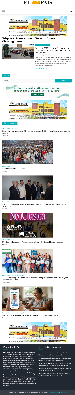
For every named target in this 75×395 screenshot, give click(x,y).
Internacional (46, 45)
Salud (33, 313)
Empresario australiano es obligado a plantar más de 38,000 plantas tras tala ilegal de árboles (36, 132)
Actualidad (38, 45)
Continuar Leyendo (40, 68)
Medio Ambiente (16, 128)
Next (64, 26)
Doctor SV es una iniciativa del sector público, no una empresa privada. (30, 315)
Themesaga (63, 392)
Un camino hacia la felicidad (13, 168)
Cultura (13, 239)
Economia (27, 275)
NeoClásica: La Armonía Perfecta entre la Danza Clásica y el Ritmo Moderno (32, 242)
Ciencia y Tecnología (17, 275)
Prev (10, 26)
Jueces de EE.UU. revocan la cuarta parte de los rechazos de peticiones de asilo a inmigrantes (53, 50)
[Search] (71, 11)
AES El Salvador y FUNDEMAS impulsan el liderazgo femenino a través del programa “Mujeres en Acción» (35, 278)
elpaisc (37, 55)
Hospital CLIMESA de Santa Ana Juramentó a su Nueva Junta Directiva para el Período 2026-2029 (36, 205)
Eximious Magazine (53, 392)
